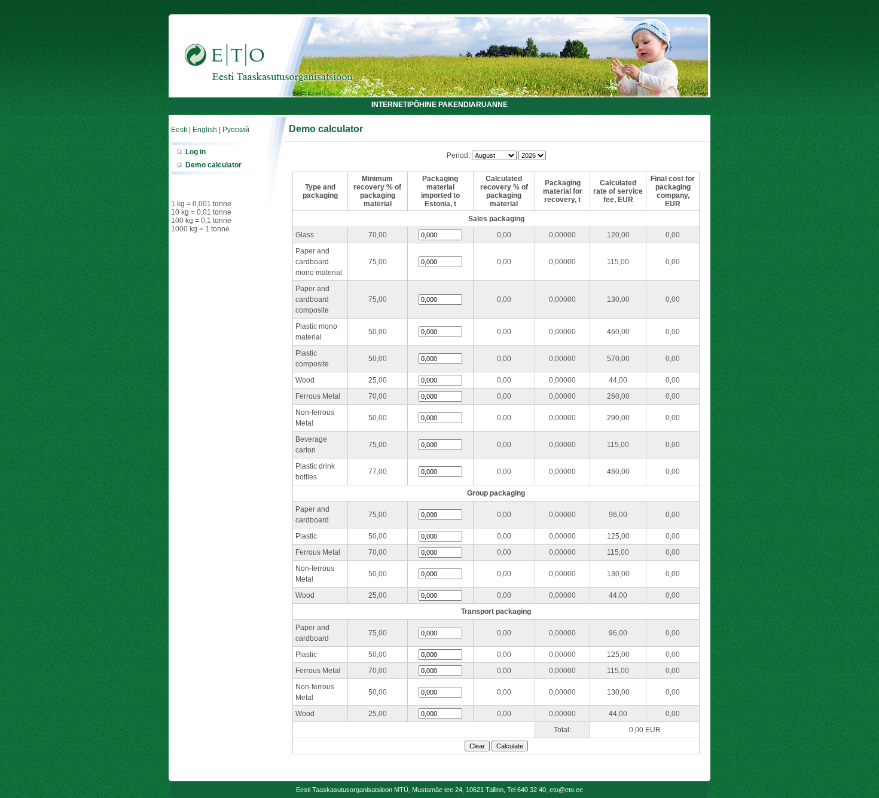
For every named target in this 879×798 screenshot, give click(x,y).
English (205, 130)
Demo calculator (213, 165)
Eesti (179, 130)
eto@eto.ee (566, 789)
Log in (195, 152)
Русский (235, 130)
